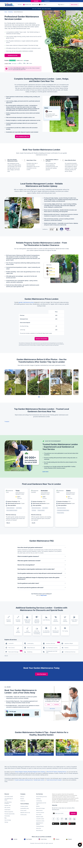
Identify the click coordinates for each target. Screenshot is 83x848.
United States (44, 839)
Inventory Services (52, 643)
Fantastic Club (28, 4)
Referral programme (9, 811)
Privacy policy (23, 810)
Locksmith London (40, 818)
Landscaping (30, 643)
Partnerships (7, 815)
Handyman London (40, 820)
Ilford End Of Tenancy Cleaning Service (56, 771)
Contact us (22, 800)
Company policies (24, 806)
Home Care (38, 828)
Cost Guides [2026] (9, 796)
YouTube (66, 818)
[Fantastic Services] (9, 4)
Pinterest (61, 818)
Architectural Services (70, 652)
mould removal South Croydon (54, 780)
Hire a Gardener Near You (22, 136)
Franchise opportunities (9, 813)
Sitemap (6, 822)
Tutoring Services (40, 826)
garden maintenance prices (26, 302)
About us (22, 796)
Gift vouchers (7, 807)
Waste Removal (31, 647)
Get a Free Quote (41, 674)
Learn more (45, 471)
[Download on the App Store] (9, 715)
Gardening (29, 652)
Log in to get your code (18, 69)
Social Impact (7, 809)
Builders (66, 647)
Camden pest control (39, 780)
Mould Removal (39, 830)
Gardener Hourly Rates (41, 338)
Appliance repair (39, 816)
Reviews (22, 798)
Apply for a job (35, 4)
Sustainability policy (24, 808)
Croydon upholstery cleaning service (24, 780)
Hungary (57, 839)
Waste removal (39, 810)
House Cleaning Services (41, 796)
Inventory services (40, 812)
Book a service (74, 4)
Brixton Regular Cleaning (21, 771)
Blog (5, 817)
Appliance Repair (69, 643)
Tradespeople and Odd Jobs (51, 652)
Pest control (38, 814)
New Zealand (29, 839)
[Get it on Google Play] (17, 715)
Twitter (57, 818)
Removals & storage (40, 808)
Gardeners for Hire (12, 55)
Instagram (70, 818)
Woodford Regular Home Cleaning (36, 771)
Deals (42, 4)
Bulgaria (70, 839)
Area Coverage (8, 820)
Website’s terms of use (25, 812)
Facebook (53, 818)
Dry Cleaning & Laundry (52, 647)
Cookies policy (23, 814)
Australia (15, 839)
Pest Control (11, 647)
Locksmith (10, 643)
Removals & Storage (15, 651)
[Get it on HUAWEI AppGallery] (25, 715)
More (45, 4)
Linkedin (74, 818)
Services (19, 4)
